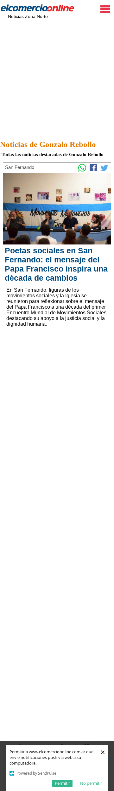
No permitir (91, 783)
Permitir (62, 783)
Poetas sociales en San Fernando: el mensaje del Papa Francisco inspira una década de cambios (56, 264)
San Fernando (19, 167)
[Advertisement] (57, 77)
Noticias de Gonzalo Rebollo (48, 144)
